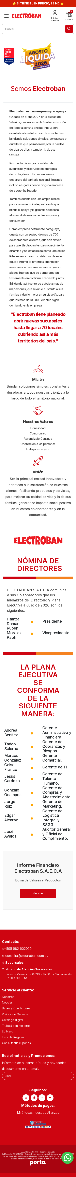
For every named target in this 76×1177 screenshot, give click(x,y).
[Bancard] (38, 1124)
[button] (69, 16)
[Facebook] (42, 1097)
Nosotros (8, 996)
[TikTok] (34, 1097)
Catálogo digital (12, 1020)
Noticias (7, 1002)
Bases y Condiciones (16, 1008)
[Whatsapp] (67, 1158)
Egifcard (7, 1031)
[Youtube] (50, 1097)
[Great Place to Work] (9, 56)
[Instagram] (25, 1097)
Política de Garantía (15, 1014)
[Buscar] (69, 29)
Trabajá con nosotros (16, 1025)
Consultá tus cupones (16, 1043)
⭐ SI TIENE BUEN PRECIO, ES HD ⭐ (38, 3)
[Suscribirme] (71, 1075)
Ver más (38, 893)
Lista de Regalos (13, 1037)
